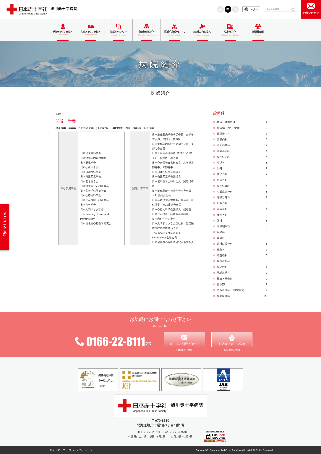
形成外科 (242, 179)
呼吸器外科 (242, 197)
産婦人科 (242, 214)
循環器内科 (242, 133)
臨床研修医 (242, 295)
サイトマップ (57, 450)
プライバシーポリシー (82, 450)
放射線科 (242, 255)
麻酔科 (242, 232)
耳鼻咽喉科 (242, 226)
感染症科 (242, 266)
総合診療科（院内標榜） (242, 290)
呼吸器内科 (242, 150)
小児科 (242, 162)
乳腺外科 (242, 203)
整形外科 (242, 174)
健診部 (242, 284)
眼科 (242, 220)
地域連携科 (242, 272)
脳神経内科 (242, 156)
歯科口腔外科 (242, 243)
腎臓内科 (242, 139)
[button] (293, 9)
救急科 (242, 249)
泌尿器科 (242, 208)
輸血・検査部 (242, 278)
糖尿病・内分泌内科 (242, 127)
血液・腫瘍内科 (242, 122)
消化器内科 (242, 145)
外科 (242, 168)
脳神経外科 (242, 185)
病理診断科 (242, 261)
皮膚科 (242, 237)
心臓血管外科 (242, 191)
